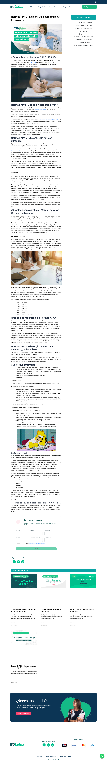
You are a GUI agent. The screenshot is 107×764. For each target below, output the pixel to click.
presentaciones (78, 36)
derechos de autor (16, 151)
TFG (76, 22)
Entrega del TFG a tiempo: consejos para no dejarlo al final (23, 667)
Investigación (88, 39)
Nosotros (57, 7)
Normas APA (83, 31)
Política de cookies (50, 756)
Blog (64, 7)
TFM (34, 62)
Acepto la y (36, 543)
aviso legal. (44, 543)
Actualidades (78, 28)
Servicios (30, 7)
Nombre (18, 530)
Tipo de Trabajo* (49, 537)
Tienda (71, 7)
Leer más (13, 622)
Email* (32, 530)
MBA (91, 45)
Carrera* (18, 537)
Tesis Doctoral (87, 22)
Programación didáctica (81, 45)
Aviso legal (39, 756)
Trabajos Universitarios (81, 25)
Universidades (88, 28)
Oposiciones (78, 39)
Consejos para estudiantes (83, 34)
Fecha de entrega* (35, 537)
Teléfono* (47, 530)
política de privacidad (34, 543)
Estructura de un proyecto (83, 42)
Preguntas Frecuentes (44, 7)
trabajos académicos (41, 110)
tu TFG (31, 62)
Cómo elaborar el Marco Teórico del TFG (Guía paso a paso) (23, 610)
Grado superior (88, 36)
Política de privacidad (65, 756)
